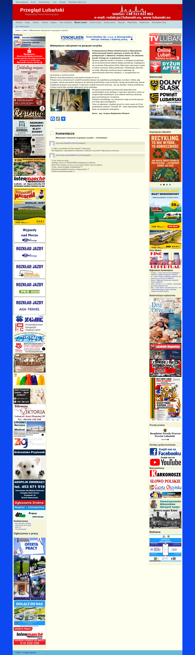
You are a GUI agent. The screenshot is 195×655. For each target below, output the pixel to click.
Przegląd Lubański (42, 10)
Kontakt (62, 2)
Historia (45, 22)
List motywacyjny (20, 529)
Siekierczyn (144, 22)
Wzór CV (18, 527)
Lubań (24, 30)
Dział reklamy (44, 2)
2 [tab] (164, 184)
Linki (55, 2)
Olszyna (121, 22)
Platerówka (132, 22)
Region (54, 22)
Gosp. (27, 22)
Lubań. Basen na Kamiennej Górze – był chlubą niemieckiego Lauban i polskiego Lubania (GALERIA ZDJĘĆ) (166, 289)
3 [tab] (167, 184)
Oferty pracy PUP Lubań (23, 525)
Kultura (36, 22)
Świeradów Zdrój (159, 22)
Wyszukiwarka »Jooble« (23, 523)
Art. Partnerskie (22, 26)
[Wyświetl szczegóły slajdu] (165, 158)
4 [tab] (170, 184)
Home (17, 30)
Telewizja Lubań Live (77, 2)
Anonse (19, 22)
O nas (33, 2)
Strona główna (22, 2)
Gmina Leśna (109, 22)
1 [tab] (161, 184)
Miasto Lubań (80, 22)
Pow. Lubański (66, 22)
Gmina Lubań (95, 22)
